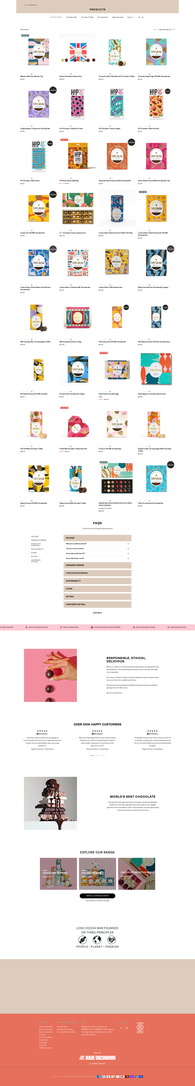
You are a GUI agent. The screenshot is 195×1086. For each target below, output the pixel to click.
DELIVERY (35, 536)
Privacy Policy (43, 1040)
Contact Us (43, 1045)
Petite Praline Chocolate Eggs (109, 394)
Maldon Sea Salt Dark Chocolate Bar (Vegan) (153, 287)
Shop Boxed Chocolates (65, 1029)
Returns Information (46, 1032)
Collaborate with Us (45, 1048)
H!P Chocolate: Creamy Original (109, 128)
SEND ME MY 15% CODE (54, 997)
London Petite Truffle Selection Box (110, 287)
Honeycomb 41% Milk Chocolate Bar (32, 233)
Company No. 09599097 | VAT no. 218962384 (75, 1076)
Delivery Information (46, 1029)
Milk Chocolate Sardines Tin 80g (70, 342)
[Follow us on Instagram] (127, 1028)
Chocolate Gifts (71, 17)
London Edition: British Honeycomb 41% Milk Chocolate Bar (153, 234)
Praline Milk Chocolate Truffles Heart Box (73, 449)
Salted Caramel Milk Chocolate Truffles (73, 503)
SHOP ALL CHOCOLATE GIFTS (97, 896)
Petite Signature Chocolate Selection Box (152, 394)
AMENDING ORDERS (39, 540)
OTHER (33, 553)
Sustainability (37, 549)
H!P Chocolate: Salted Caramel (148, 128)
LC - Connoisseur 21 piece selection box (73, 233)
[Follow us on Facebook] (121, 1028)
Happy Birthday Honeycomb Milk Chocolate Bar (115, 180)
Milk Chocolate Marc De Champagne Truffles (35, 342)
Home (26, 5)
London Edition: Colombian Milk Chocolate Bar (75, 287)
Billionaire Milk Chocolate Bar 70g (31, 76)
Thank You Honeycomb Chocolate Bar (150, 503)
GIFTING (34, 556)
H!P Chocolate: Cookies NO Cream (71, 128)
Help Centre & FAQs (46, 1026)
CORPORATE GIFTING (36, 561)
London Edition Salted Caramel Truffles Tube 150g (115, 233)
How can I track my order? (75, 548)
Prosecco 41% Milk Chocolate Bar (110, 449)
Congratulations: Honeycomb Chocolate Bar (35, 128)
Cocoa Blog (43, 1042)
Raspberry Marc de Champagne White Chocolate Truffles (154, 450)
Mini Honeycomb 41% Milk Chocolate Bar (112, 342)
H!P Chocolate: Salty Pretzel (29, 180)
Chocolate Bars (103, 17)
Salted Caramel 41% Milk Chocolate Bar (33, 503)
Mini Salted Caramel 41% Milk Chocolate (33, 394)
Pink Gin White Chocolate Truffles (31, 449)
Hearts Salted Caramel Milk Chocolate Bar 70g (154, 180)
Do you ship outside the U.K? (75, 553)
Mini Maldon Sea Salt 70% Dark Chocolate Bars (154, 342)
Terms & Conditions (45, 1037)
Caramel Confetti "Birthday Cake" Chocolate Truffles (116, 76)
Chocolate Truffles (87, 17)
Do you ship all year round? (75, 558)
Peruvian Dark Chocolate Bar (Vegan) (72, 394)
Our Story (42, 1034)
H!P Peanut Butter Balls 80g (69, 180)
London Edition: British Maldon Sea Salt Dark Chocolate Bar (35, 288)
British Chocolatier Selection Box (71, 76)
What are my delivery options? (76, 543)
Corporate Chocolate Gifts (66, 1032)
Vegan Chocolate (118, 17)
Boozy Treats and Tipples (136, 17)
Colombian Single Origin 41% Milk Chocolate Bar (154, 76)
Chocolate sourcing (36, 544)
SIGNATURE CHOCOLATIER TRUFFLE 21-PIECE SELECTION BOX (115, 504)
